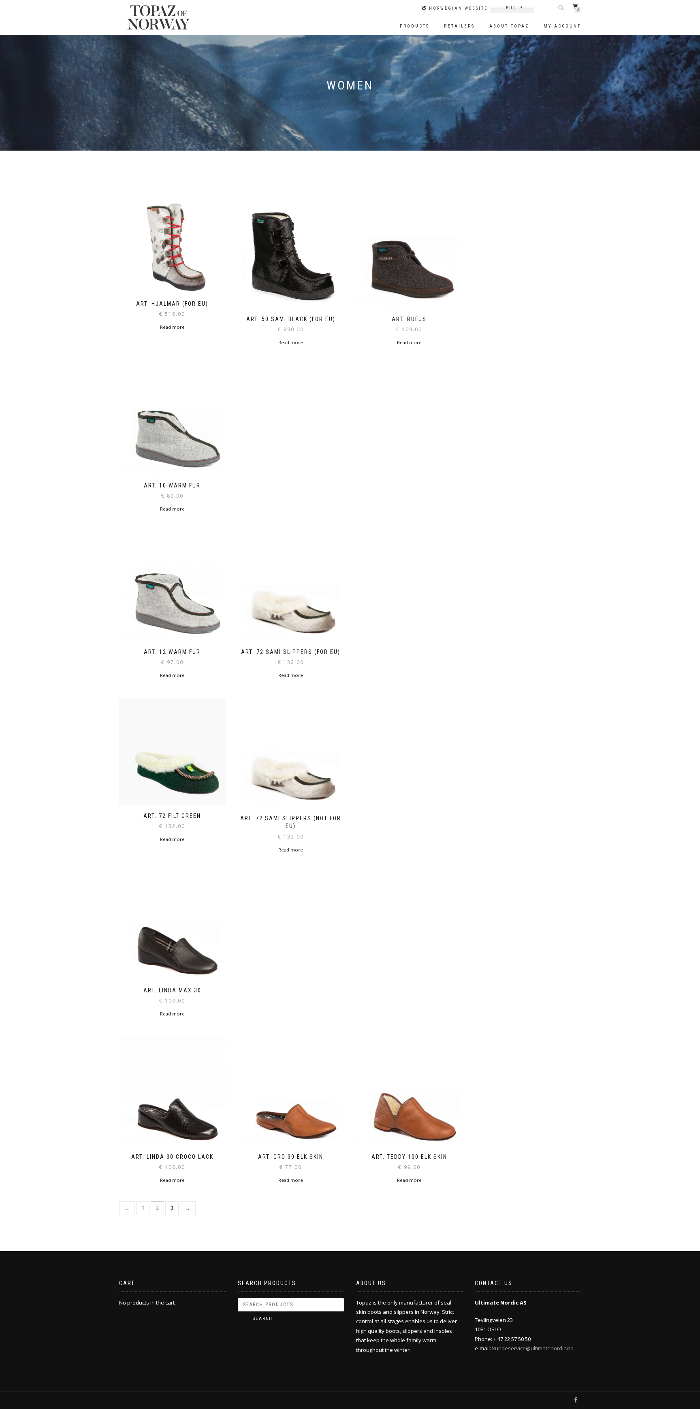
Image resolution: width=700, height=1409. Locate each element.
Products (414, 26)
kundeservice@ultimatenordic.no (533, 1348)
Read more (172, 327)
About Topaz (509, 26)
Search (263, 1318)
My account (562, 26)
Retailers (459, 26)
